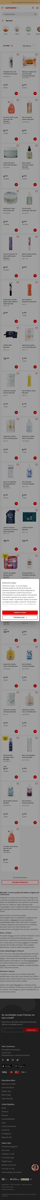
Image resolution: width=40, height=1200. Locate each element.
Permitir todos (20, 613)
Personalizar (19, 617)
